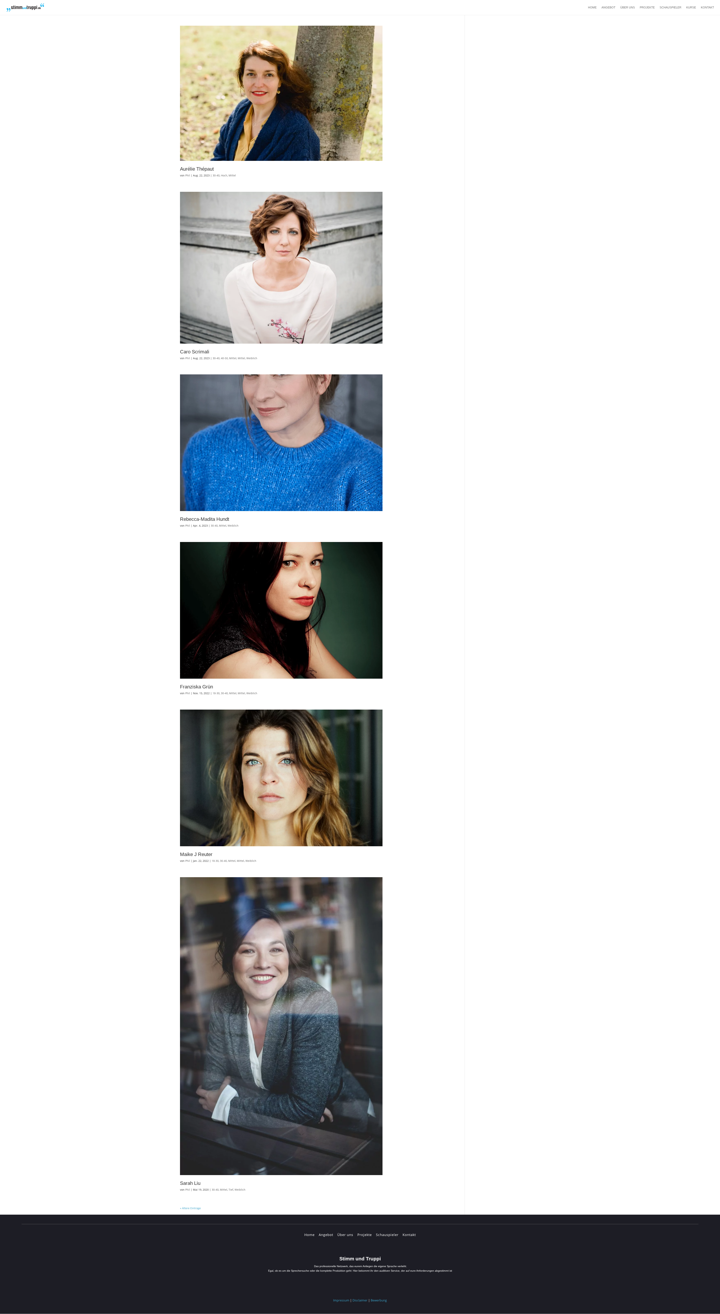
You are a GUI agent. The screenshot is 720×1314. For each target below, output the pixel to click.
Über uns (627, 7)
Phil (187, 175)
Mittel (232, 175)
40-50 (224, 358)
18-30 (216, 693)
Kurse (691, 7)
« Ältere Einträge (190, 1208)
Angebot (608, 7)
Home (592, 7)
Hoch (224, 175)
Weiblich (251, 358)
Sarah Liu (190, 1183)
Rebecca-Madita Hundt (204, 519)
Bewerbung (379, 1300)
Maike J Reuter (196, 854)
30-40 (216, 175)
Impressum (341, 1300)
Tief (231, 1189)
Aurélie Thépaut (197, 169)
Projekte (647, 7)
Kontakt (707, 7)
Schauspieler (670, 7)
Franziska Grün (196, 687)
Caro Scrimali (194, 352)
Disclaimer (360, 1300)
